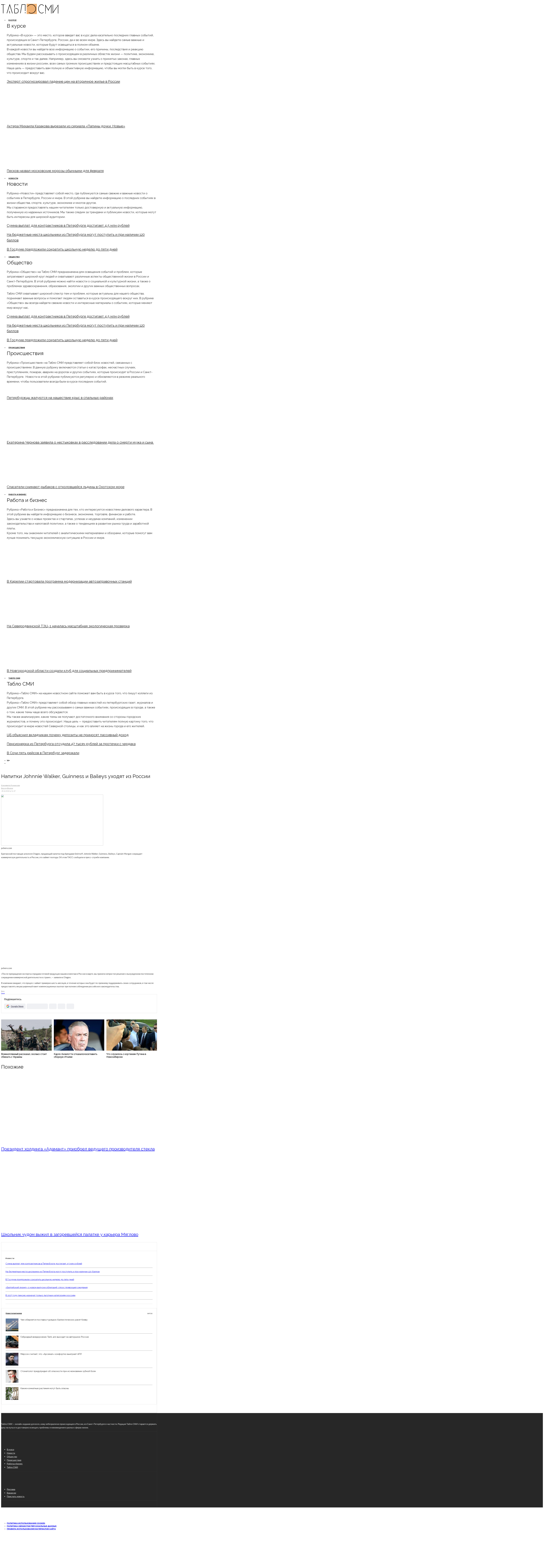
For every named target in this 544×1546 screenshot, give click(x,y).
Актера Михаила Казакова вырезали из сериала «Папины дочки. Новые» (66, 126)
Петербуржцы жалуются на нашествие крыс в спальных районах (60, 398)
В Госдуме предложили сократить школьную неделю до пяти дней (62, 249)
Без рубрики (7, 788)
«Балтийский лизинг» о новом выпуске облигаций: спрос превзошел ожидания (47, 1287)
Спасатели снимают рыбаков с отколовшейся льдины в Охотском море (65, 487)
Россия (3, 993)
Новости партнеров (79, 1313)
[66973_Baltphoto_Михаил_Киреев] (53, 1225)
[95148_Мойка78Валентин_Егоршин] (30, 479)
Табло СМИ (14, 678)
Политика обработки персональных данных (32, 1526)
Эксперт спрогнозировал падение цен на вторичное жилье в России (63, 81)
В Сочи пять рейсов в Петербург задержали (43, 753)
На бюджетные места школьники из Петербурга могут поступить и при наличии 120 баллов (53, 1271)
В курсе (12, 20)
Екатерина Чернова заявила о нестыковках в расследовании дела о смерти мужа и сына (80, 442)
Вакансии (11, 1493)
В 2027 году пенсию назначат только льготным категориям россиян (40, 1295)
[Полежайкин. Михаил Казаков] (30, 118)
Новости (13, 178)
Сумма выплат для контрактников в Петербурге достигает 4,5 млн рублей (68, 225)
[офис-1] (30, 663)
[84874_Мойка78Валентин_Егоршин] (30, 163)
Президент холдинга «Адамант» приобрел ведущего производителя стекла (78, 1148)
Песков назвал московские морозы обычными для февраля (55, 171)
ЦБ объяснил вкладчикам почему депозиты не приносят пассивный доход (68, 735)
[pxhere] (53, 1139)
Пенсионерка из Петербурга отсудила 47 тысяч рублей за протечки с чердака (71, 744)
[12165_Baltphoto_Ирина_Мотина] (30, 618)
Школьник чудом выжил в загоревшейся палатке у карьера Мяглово (69, 1234)
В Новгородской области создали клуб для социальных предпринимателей (69, 671)
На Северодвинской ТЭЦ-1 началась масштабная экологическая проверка (68, 626)
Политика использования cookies (26, 1523)
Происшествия (16, 348)
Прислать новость (16, 1496)
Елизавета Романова (10, 785)
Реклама (11, 1489)
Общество (14, 257)
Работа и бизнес (17, 494)
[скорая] (30, 435)
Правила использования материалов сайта (31, 1529)
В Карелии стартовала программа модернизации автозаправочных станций (69, 581)
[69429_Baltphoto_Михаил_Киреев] (30, 574)
